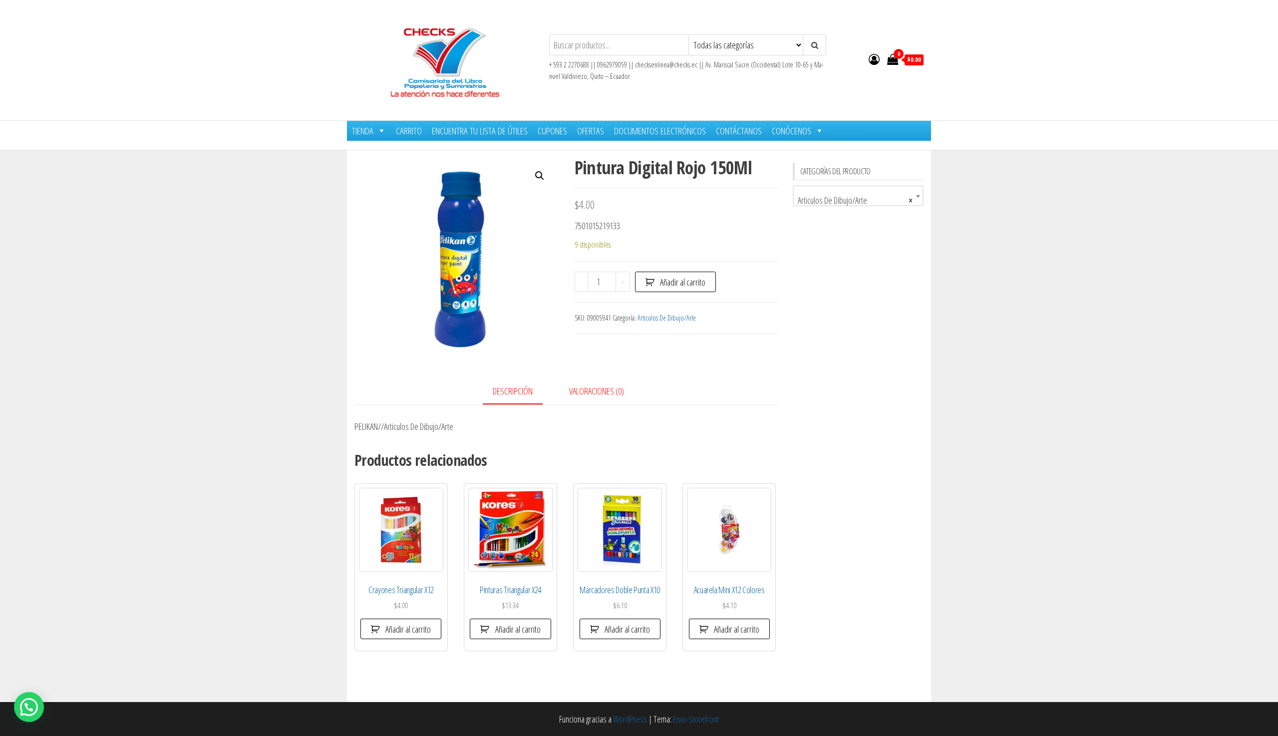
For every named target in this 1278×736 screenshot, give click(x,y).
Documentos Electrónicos (660, 130)
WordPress (630, 719)
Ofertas (590, 130)
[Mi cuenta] (874, 58)
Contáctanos (739, 130)
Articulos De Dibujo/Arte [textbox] (855, 200)
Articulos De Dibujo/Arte (667, 318)
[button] (540, 176)
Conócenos (791, 130)
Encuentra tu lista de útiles (480, 130)
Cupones (552, 130)
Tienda (362, 130)
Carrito (409, 130)
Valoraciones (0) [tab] (596, 391)
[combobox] (858, 195)
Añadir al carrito (682, 282)
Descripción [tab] (513, 391)
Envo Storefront (696, 719)
